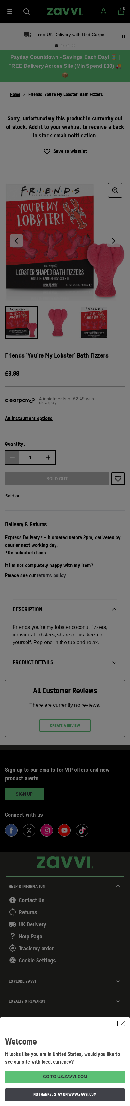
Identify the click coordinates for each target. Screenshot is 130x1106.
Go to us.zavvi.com (65, 1076)
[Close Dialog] (121, 1023)
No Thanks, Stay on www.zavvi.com (65, 1094)
